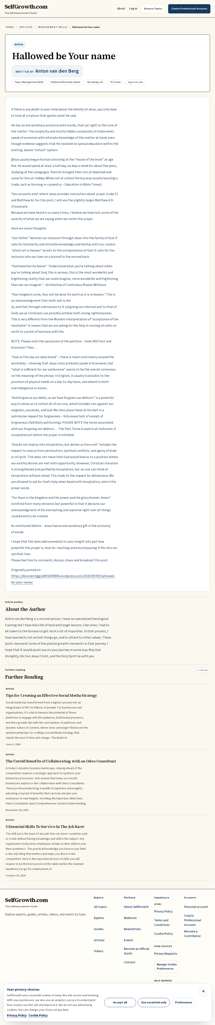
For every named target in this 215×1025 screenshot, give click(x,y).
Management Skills (52, 27)
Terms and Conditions (162, 922)
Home (10, 27)
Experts (99, 918)
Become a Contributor (192, 933)
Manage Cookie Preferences (167, 966)
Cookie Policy (163, 934)
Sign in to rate (135, 82)
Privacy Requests (165, 954)
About (121, 8)
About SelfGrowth (136, 907)
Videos (98, 951)
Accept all (120, 1002)
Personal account (196, 907)
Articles (26, 27)
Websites (130, 918)
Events (128, 940)
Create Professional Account (192, 920)
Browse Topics (153, 8)
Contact (129, 962)
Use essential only (153, 1002)
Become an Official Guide (136, 951)
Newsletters (132, 929)
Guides (99, 929)
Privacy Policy (163, 911)
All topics (100, 907)
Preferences (183, 1002)
